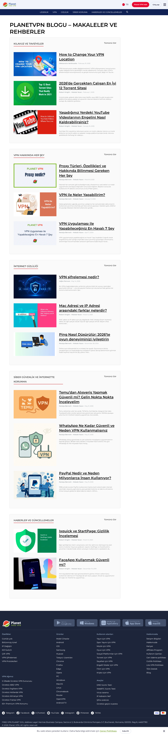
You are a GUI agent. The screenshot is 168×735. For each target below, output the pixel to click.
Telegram (10, 713)
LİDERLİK (44, 12)
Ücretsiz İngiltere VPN (12, 689)
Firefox (59, 665)
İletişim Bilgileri (153, 639)
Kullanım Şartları (154, 654)
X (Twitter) (40, 713)
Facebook (24, 713)
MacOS (59, 684)
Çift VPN (6, 654)
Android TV (61, 703)
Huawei (59, 654)
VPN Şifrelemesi (9, 658)
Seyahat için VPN (104, 661)
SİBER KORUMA (80, 12)
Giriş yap (156, 5)
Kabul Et (125, 731)
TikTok (98, 713)
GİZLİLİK (65, 12)
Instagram (69, 713)
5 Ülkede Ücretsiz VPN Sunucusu (17, 681)
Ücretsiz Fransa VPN (11, 700)
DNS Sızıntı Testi (104, 685)
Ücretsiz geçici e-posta (107, 704)
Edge (58, 669)
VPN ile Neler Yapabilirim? (82, 195)
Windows (60, 680)
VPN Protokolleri (9, 661)
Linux (58, 688)
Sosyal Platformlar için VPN (109, 654)
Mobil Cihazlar (62, 639)
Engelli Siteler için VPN (107, 665)
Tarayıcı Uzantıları (64, 658)
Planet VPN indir (140, 5)
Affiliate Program (154, 650)
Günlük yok (7, 639)
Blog (148, 673)
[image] (11, 622)
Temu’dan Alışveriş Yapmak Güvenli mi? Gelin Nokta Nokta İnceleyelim (86, 397)
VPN (55, 12)
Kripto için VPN (104, 673)
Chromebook (62, 691)
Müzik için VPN (104, 646)
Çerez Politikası (108, 731)
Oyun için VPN (103, 650)
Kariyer (149, 646)
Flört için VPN (103, 669)
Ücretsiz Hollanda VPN (12, 692)
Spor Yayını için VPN (106, 642)
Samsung (60, 650)
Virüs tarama (103, 693)
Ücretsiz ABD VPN (10, 685)
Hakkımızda (151, 642)
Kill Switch (7, 650)
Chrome (60, 661)
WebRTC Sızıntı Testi (106, 689)
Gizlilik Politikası (153, 661)
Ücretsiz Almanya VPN (12, 696)
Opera (59, 673)
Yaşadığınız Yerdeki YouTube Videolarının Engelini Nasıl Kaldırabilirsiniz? (84, 117)
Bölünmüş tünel (9, 642)
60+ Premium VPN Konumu (15, 704)
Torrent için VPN (104, 658)
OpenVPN (60, 699)
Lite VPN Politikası (154, 665)
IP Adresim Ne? (104, 696)
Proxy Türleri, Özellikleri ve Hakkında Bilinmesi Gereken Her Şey (84, 171)
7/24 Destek (151, 669)
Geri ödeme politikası (156, 658)
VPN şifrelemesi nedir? (79, 277)
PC (57, 676)
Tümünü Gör (110, 43)
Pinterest (84, 713)
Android (60, 642)
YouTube (55, 713)
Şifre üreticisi (103, 700)
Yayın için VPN (103, 639)
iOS (58, 646)
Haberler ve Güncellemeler (107, 12)
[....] (9, 4)
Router (59, 695)
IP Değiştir (7, 646)
